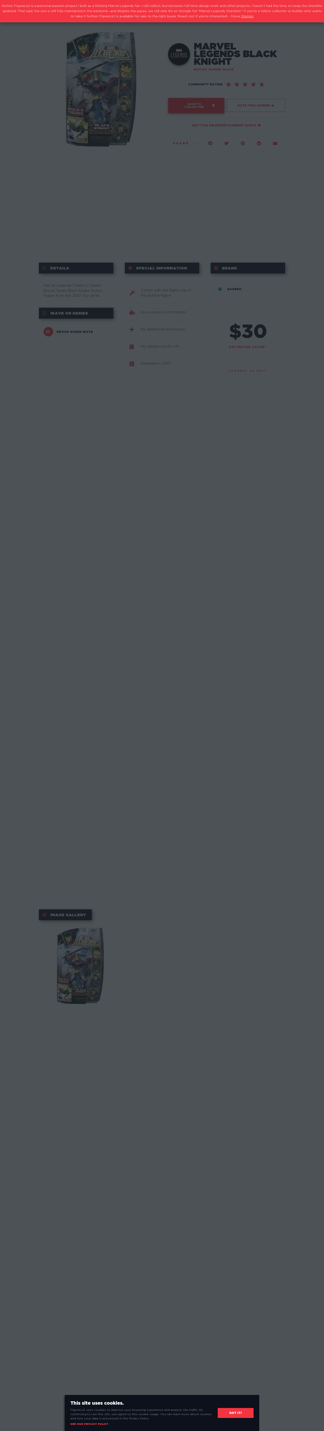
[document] (162, 715)
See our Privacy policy (89, 1424)
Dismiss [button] (247, 16)
